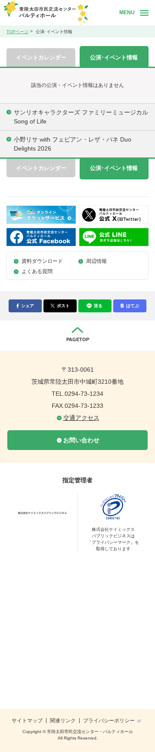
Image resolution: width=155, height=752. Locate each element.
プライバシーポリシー (109, 721)
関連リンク (63, 721)
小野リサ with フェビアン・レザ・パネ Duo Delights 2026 (72, 144)
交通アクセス (81, 417)
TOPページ (17, 31)
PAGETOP (77, 339)
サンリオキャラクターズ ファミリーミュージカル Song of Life (81, 117)
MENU (127, 12)
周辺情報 (96, 261)
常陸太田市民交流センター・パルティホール (58, 12)
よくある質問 (37, 271)
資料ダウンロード (42, 261)
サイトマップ (27, 721)
